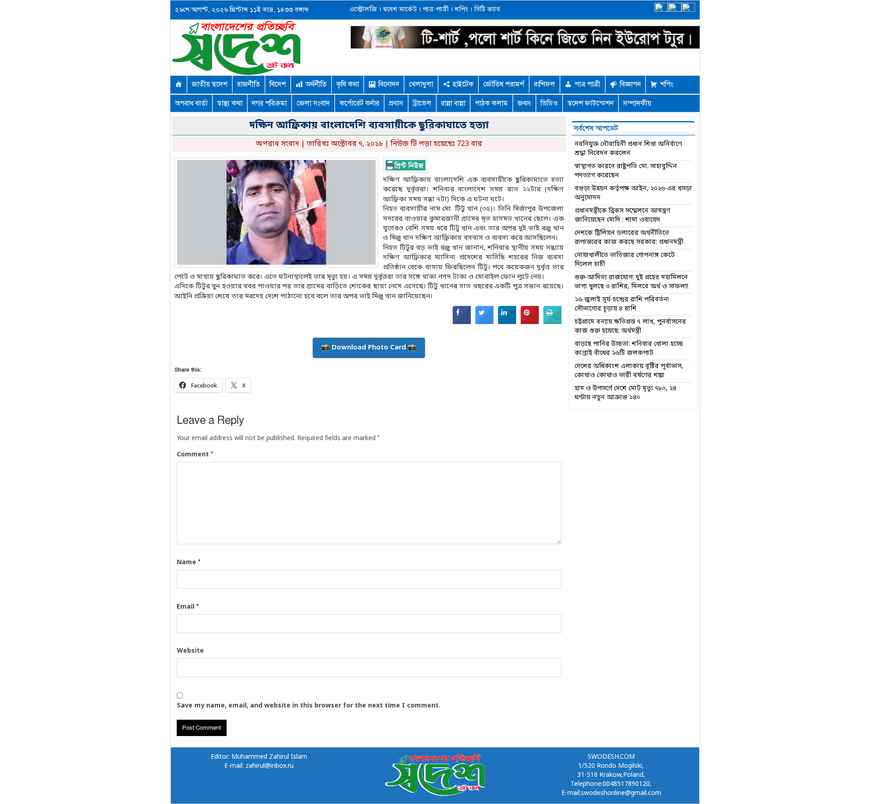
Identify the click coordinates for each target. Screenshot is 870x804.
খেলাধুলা (421, 84)
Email (187, 606)
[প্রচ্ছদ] (178, 84)
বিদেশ (278, 84)
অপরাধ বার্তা (191, 103)
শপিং (461, 9)
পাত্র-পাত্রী (435, 9)
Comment (195, 454)
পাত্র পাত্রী (587, 84)
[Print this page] (552, 322)
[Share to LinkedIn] (507, 322)
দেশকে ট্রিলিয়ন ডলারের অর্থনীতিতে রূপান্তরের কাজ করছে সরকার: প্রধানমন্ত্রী (629, 238)
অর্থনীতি (316, 84)
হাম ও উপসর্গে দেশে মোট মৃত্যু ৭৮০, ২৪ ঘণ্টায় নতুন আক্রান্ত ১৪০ (626, 393)
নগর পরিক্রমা (269, 103)
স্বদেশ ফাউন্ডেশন (590, 103)
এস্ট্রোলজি (363, 9)
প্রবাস (396, 103)
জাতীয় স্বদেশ (209, 84)
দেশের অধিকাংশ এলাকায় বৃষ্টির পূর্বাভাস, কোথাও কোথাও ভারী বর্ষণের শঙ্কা (629, 371)
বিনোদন (388, 84)
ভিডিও (549, 103)
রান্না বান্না (453, 103)
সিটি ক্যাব (486, 9)
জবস (524, 103)
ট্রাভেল (422, 103)
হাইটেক (463, 84)
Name (188, 562)
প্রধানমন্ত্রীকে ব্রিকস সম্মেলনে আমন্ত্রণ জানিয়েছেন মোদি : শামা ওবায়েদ (622, 215)
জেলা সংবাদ (313, 103)
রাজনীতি (248, 84)
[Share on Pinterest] (530, 322)
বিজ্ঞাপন (630, 84)
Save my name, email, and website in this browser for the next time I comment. (308, 706)
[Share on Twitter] (484, 322)
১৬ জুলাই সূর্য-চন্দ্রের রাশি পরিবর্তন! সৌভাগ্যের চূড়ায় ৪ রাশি (622, 304)
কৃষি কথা (347, 84)
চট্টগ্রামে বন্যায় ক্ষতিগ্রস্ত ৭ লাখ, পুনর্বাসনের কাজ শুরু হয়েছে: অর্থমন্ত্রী (630, 326)
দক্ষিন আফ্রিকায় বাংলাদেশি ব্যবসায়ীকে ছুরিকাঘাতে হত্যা (369, 125)
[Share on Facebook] (462, 322)
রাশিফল (544, 84)
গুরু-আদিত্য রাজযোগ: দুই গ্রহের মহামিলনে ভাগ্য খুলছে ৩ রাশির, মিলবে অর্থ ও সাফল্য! (631, 282)
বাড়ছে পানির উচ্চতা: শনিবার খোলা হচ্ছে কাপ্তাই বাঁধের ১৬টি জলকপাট (629, 349)
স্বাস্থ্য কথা (229, 103)
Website (190, 651)
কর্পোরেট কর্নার (359, 103)
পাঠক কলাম (491, 103)
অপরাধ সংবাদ (277, 144)
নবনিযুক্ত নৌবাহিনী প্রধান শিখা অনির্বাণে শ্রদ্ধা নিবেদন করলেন (628, 149)
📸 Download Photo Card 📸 (368, 347)
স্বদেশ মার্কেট (399, 9)
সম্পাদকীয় (637, 103)
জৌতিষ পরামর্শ (503, 84)
